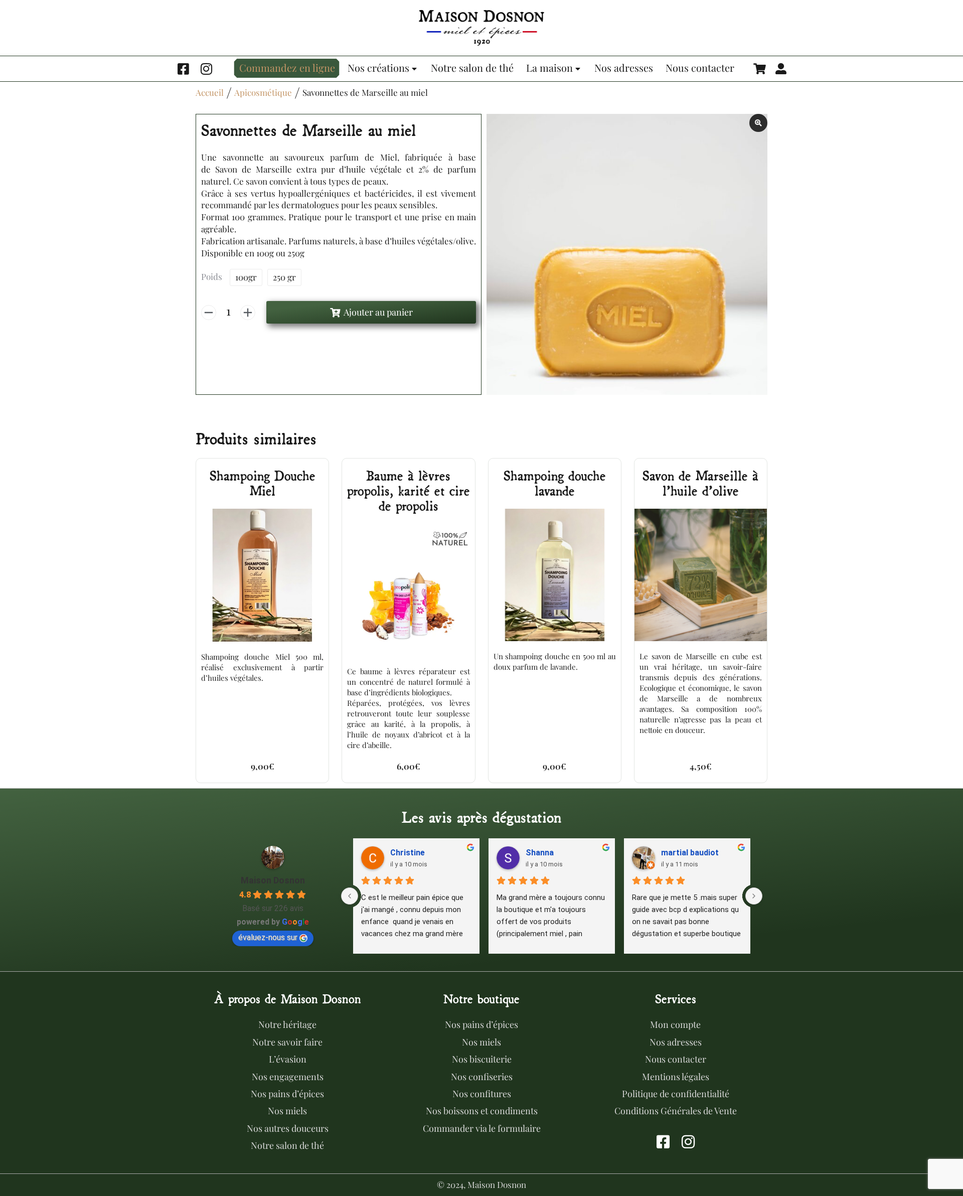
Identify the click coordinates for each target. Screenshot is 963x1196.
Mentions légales (675, 1077)
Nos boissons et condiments (482, 1111)
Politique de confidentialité (675, 1094)
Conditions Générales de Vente (675, 1111)
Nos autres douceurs (288, 1128)
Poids (211, 276)
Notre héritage (287, 1024)
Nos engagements (288, 1077)
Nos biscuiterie (482, 1059)
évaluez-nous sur (267, 937)
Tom (536, 852)
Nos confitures (481, 1094)
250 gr (284, 276)
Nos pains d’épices (287, 1094)
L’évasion (287, 1059)
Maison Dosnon (273, 880)
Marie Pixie (413, 852)
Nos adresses (676, 1042)
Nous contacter (675, 1059)
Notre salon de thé (287, 1145)
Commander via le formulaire (482, 1128)
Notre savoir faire (287, 1042)
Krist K (676, 852)
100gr (246, 276)
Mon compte (675, 1024)
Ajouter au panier (378, 312)
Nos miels (287, 1111)
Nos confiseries (482, 1077)
